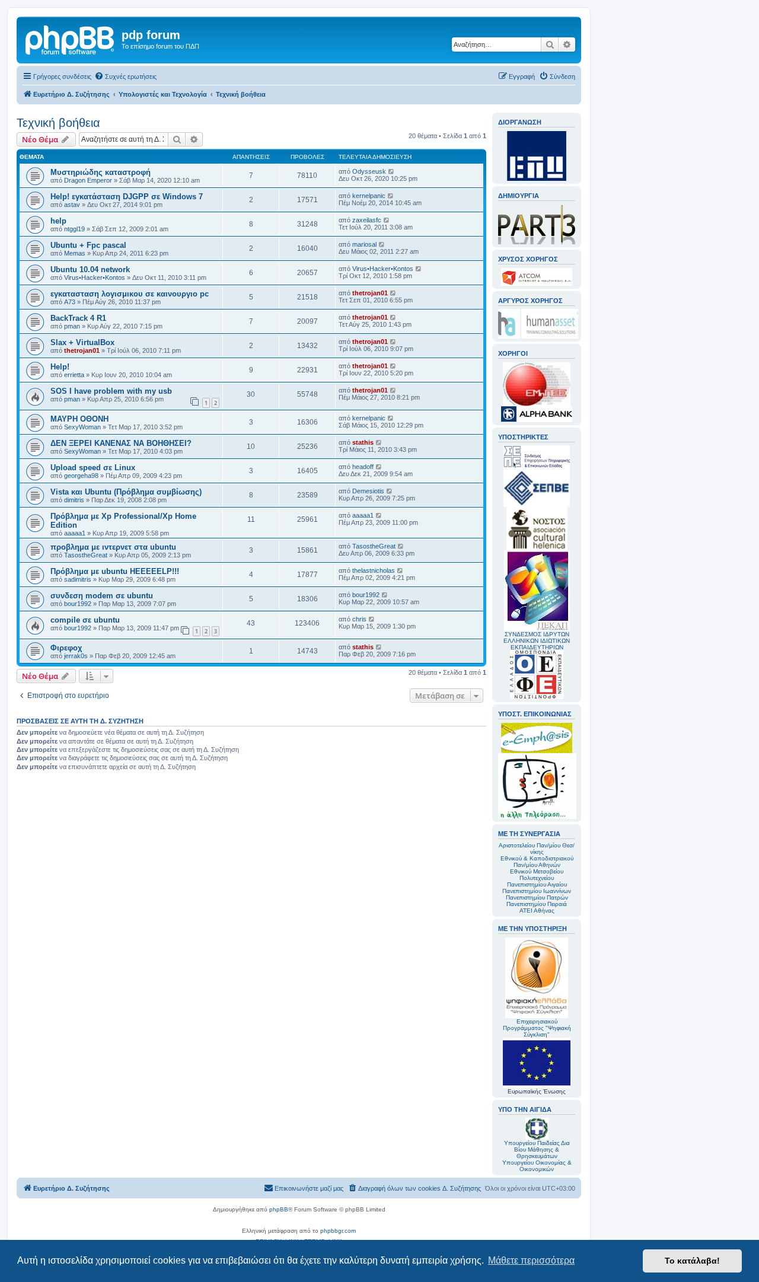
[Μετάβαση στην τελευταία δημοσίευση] (392, 171)
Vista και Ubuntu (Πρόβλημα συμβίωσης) (126, 491)
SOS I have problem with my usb (111, 391)
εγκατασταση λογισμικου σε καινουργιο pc (129, 293)
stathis (363, 442)
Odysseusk (369, 171)
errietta (74, 374)
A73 (69, 301)
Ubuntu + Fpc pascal (88, 245)
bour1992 (77, 603)
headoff (363, 466)
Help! (59, 366)
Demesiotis (368, 491)
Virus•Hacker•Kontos (94, 277)
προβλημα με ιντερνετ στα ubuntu (113, 547)
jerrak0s (76, 655)
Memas (74, 253)
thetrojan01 (370, 292)
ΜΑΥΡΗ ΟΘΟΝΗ (79, 418)
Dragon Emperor (88, 180)
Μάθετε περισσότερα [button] (531, 1260)
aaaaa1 (74, 533)
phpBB (278, 1209)
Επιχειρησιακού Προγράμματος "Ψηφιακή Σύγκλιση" (537, 1028)
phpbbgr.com (338, 1230)
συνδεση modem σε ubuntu (101, 595)
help (58, 220)
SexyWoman (82, 426)
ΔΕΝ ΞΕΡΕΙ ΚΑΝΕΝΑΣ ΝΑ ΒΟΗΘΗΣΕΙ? (121, 443)
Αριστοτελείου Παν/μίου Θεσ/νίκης (537, 848)
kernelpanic (368, 195)
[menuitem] (125, 76)
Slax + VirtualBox (82, 342)
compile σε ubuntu (85, 620)
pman (72, 326)
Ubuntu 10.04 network (90, 269)
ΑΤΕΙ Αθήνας (536, 910)
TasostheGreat (85, 555)
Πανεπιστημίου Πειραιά (536, 904)
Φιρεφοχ (66, 647)
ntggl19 (74, 228)
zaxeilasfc (366, 220)
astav (72, 204)
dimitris (74, 499)
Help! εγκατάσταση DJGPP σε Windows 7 (126, 196)
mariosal (364, 244)
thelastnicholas (373, 570)
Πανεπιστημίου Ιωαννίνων (536, 891)
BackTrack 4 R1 (78, 318)
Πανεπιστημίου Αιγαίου (537, 884)
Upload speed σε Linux (92, 467)
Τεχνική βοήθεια (58, 122)
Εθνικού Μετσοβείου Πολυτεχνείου (536, 874)
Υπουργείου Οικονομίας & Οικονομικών (537, 1165)
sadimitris (77, 579)
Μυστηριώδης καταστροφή (100, 172)
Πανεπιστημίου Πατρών (537, 897)
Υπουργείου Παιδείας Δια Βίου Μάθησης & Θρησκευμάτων (537, 1149)
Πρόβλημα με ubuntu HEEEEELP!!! (114, 571)
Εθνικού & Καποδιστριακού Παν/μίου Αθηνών (536, 861)
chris (359, 619)
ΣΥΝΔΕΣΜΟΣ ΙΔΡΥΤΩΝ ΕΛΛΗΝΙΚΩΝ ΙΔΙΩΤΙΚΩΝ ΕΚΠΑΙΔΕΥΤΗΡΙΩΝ (536, 640)
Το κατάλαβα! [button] (692, 1260)
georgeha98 (81, 475)
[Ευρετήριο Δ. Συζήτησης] (71, 39)
